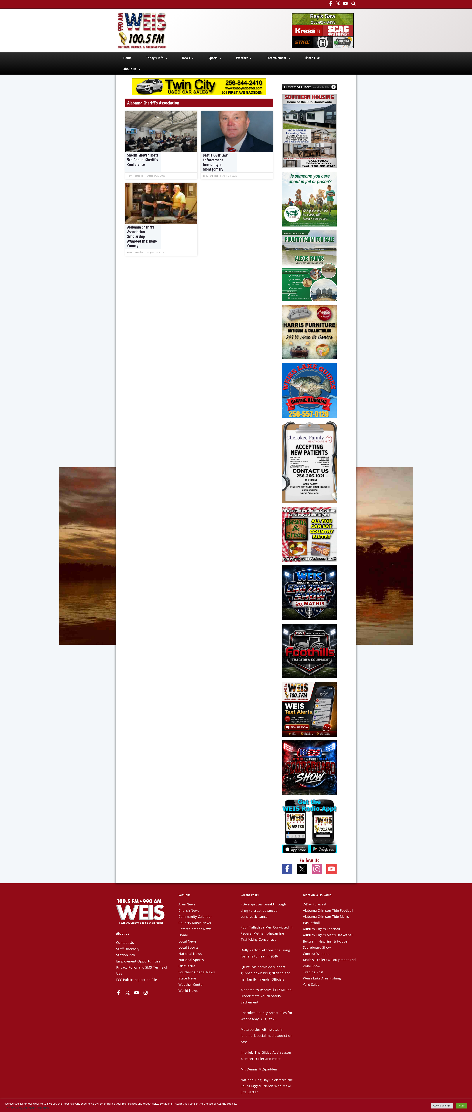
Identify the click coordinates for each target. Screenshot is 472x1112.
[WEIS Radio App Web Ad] (309, 825)
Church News (188, 910)
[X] (338, 3)
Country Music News (194, 923)
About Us (129, 69)
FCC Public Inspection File (136, 979)
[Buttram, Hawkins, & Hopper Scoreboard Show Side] (309, 767)
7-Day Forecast (315, 904)
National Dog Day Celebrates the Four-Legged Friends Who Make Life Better (267, 1086)
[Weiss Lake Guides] (309, 390)
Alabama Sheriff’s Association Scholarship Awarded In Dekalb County (142, 236)
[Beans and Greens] (309, 534)
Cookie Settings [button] (442, 1105)
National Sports (191, 959)
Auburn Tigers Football (321, 929)
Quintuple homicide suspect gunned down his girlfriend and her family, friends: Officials (265, 973)
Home (127, 58)
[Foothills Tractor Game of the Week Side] (309, 650)
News (186, 58)
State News (187, 978)
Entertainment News (194, 929)
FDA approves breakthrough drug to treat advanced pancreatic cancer (263, 910)
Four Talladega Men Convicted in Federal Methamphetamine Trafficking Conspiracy (267, 933)
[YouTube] (345, 3)
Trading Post (313, 972)
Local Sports (188, 947)
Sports (213, 58)
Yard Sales (311, 984)
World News (188, 990)
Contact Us (125, 942)
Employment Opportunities (138, 961)
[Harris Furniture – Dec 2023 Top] (309, 331)
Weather (242, 58)
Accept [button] (461, 1105)
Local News (187, 941)
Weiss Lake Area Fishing (322, 978)
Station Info (125, 955)
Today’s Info (155, 58)
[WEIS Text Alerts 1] (309, 709)
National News (190, 953)
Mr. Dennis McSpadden (259, 1069)
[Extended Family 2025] (309, 199)
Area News (186, 904)
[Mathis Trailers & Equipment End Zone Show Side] (309, 592)
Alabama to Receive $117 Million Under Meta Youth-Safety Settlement (266, 996)
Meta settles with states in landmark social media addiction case (266, 1035)
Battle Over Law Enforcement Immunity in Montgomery (215, 162)
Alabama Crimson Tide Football (328, 910)
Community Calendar (195, 916)
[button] (353, 4)
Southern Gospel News (196, 972)
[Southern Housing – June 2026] (309, 130)
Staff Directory (127, 949)
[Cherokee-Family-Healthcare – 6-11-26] (309, 462)
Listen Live (312, 58)
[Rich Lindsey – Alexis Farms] (309, 265)
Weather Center (191, 984)
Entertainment (276, 58)
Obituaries (186, 966)
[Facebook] (330, 3)
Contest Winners (316, 953)
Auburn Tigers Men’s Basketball (328, 935)
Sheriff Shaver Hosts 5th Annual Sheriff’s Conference (142, 160)
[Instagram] (145, 992)
